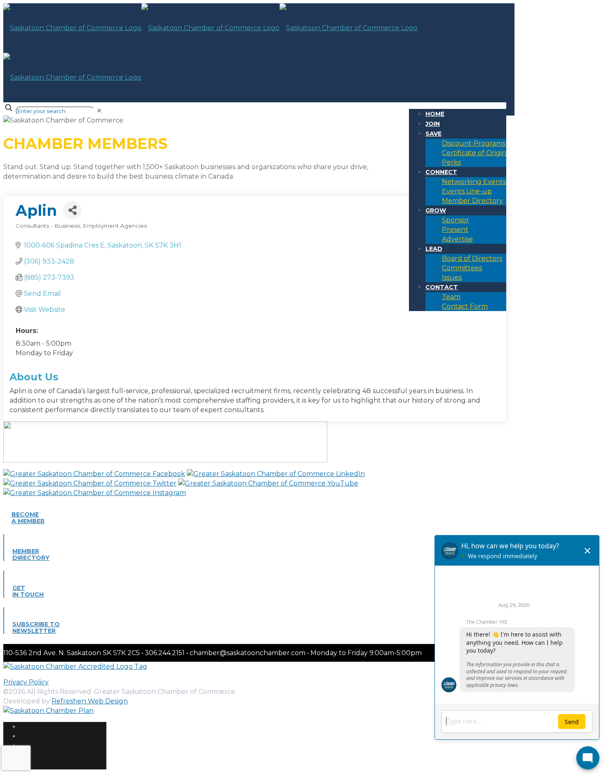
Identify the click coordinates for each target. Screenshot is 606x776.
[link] (99, 111)
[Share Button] (72, 210)
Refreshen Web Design (90, 701)
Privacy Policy (26, 682)
